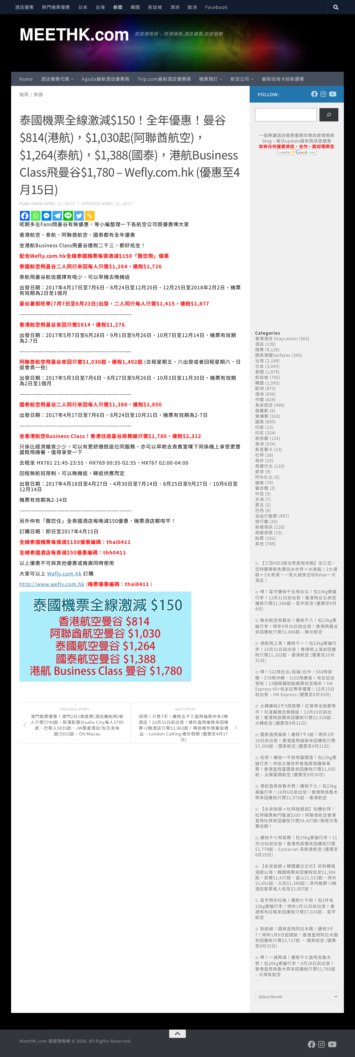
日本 (83, 7)
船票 (259, 538)
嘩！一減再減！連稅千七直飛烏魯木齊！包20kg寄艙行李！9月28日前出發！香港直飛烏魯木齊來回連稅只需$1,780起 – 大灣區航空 (295, 965)
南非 (259, 460)
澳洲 (175, 7)
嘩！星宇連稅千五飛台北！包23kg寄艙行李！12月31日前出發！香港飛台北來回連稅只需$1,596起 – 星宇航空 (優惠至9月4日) (296, 600)
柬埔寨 (261, 416)
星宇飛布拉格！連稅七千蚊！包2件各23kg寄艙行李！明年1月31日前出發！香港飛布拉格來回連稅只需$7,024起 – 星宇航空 (295, 908)
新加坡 (155, 7)
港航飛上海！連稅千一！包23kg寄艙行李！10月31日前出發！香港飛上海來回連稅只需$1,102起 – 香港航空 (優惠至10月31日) (296, 651)
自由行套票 (266, 516)
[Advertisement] (296, 201)
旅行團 (261, 521)
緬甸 (259, 482)
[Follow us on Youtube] (332, 94)
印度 (259, 427)
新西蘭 (261, 438)
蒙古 (259, 505)
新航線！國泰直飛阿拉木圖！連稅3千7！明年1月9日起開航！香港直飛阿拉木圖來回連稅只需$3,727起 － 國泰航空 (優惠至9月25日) (296, 937)
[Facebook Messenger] (46, 216)
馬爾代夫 (264, 466)
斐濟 (259, 471)
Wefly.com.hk (64, 573)
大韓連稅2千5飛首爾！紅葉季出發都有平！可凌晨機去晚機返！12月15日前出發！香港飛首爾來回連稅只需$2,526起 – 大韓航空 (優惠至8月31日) (295, 714)
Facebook (216, 7)
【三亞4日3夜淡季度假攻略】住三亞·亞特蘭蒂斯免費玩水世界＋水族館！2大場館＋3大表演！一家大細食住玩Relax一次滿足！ (296, 571)
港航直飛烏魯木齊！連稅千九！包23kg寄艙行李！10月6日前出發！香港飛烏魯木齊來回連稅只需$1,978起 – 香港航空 (296, 791)
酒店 (259, 344)
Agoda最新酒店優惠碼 (106, 78)
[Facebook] (25, 216)
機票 (24, 94)
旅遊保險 (264, 532)
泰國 (118, 7)
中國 (259, 399)
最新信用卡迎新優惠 (283, 78)
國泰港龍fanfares (273, 355)
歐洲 (192, 7)
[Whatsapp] (35, 216)
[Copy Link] (90, 216)
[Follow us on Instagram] (323, 94)
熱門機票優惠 (56, 7)
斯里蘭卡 (264, 449)
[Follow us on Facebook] (314, 94)
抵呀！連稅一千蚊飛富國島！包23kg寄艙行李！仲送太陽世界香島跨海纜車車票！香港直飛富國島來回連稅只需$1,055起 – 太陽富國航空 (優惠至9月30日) (296, 765)
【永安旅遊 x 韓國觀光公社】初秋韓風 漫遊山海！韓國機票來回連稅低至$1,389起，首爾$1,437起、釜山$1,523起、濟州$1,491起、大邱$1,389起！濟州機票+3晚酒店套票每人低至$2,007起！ (296, 877)
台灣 (100, 7)
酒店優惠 (24, 7)
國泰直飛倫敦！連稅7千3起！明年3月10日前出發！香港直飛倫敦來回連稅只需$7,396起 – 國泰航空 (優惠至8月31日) (295, 740)
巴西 (259, 510)
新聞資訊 (264, 527)
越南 (259, 421)
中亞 (259, 493)
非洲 (259, 499)
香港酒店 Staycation (276, 338)
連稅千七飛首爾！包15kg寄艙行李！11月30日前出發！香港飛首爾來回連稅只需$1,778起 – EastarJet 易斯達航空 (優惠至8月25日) (296, 845)
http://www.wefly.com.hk (52, 583)
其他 (259, 543)
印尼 (259, 432)
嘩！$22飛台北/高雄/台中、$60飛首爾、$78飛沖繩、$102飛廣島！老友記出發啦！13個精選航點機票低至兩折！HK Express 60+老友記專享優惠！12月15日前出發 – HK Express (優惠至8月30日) (295, 683)
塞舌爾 (261, 488)
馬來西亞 (264, 405)
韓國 (135, 7)
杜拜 (259, 455)
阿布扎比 (264, 477)
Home (26, 78)
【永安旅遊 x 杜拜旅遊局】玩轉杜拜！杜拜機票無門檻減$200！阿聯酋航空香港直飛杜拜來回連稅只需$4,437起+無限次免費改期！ (296, 817)
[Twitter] (79, 216)
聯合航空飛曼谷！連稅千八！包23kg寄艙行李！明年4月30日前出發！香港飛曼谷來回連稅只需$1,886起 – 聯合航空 (296, 626)
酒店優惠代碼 (55, 78)
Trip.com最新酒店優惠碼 (164, 78)
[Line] (68, 216)
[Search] (329, 114)
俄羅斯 (261, 410)
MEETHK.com (74, 33)
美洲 (259, 444)
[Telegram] (57, 216)
